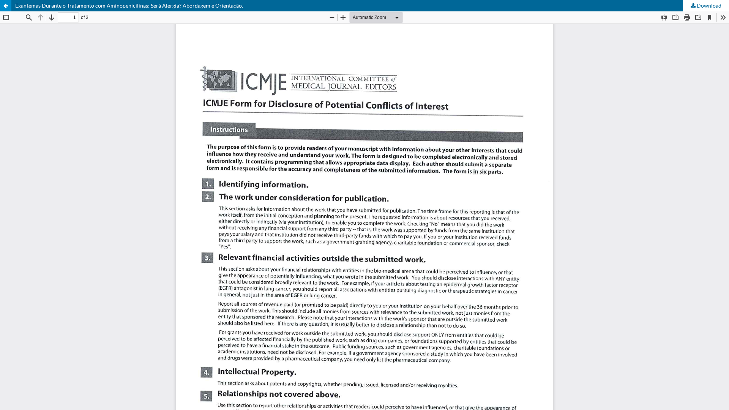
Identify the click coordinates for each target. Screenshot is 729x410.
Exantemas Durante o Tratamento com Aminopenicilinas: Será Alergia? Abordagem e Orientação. (129, 5)
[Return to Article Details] (5, 5)
